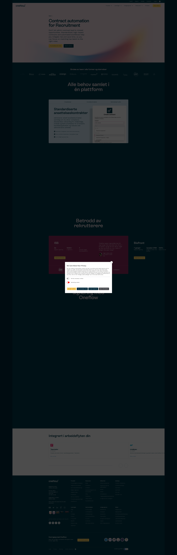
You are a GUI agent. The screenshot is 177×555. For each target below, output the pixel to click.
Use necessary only (82, 288)
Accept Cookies (71, 288)
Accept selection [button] (93, 288)
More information (104, 288)
